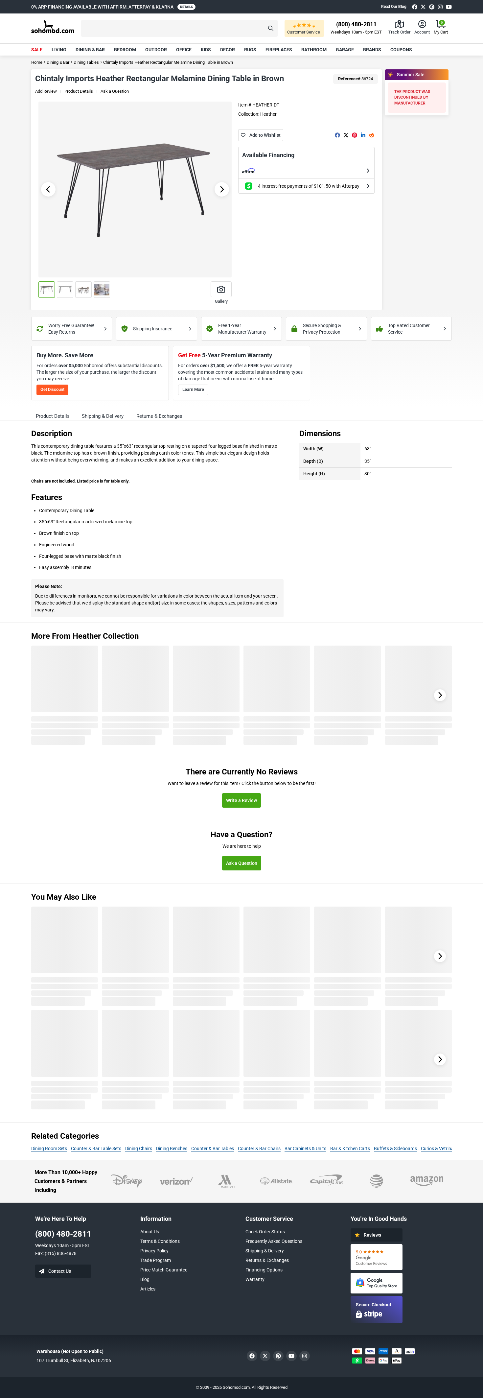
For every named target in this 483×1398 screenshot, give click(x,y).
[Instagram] (440, 7)
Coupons (401, 49)
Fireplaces (278, 49)
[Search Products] (270, 28)
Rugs (250, 49)
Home (36, 62)
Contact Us (59, 1271)
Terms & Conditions (160, 1241)
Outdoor (156, 49)
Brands (372, 49)
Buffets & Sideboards (395, 1148)
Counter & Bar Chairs (259, 1148)
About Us (149, 1231)
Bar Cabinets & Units (305, 1148)
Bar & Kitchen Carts (350, 1148)
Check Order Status (265, 1231)
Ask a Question (115, 91)
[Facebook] (415, 7)
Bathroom (314, 49)
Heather (268, 114)
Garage (345, 49)
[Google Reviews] (376, 1257)
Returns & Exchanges (267, 1260)
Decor (227, 49)
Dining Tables (86, 62)
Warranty (254, 1279)
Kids (206, 49)
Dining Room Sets (49, 1148)
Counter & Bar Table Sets (96, 1148)
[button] (179, 28)
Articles (147, 1288)
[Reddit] (372, 135)
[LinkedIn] (363, 135)
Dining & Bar (90, 49)
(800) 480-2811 (63, 1234)
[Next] (440, 695)
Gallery (221, 301)
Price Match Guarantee (163, 1269)
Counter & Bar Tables (212, 1148)
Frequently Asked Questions (273, 1241)
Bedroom (125, 49)
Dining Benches (171, 1148)
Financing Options (264, 1269)
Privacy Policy (154, 1250)
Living (59, 49)
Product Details (78, 91)
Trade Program (155, 1260)
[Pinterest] (432, 7)
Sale (36, 49)
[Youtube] (449, 7)
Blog (145, 1279)
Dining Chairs (138, 1148)
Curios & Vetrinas (438, 1148)
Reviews (372, 1235)
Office (184, 49)
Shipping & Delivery (264, 1250)
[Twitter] (423, 7)
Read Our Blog (393, 6)
